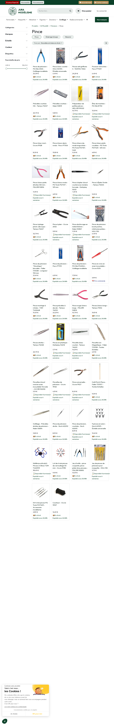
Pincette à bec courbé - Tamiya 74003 (78, 345)
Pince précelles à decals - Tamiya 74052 (59, 307)
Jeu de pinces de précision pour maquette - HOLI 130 (100, 465)
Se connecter (102, 11)
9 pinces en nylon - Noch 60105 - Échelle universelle (99, 426)
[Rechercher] (70, 11)
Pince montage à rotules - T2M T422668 (39, 307)
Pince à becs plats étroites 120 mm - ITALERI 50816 (40, 184)
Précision (54, 26)
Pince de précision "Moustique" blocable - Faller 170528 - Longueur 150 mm (40, 268)
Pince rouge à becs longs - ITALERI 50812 (79, 307)
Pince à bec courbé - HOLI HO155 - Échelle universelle (60, 68)
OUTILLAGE (44, 26)
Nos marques (102, 20)
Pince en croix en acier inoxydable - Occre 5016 (99, 266)
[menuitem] (11, 19)
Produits (35, 26)
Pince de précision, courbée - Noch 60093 (79, 426)
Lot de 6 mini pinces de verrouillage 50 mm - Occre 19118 (60, 465)
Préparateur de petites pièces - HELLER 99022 (78, 106)
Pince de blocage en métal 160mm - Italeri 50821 (80, 226)
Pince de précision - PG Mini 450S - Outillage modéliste (40, 68)
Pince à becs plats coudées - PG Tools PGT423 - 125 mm (99, 145)
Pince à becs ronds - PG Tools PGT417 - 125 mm (60, 184)
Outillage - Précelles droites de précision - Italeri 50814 (41, 426)
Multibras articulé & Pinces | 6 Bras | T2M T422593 (41, 465)
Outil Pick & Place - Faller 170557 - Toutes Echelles (99, 384)
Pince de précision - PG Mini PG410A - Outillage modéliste (79, 266)
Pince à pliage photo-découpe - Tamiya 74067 (39, 226)
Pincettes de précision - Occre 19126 (59, 384)
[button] (48, 43)
